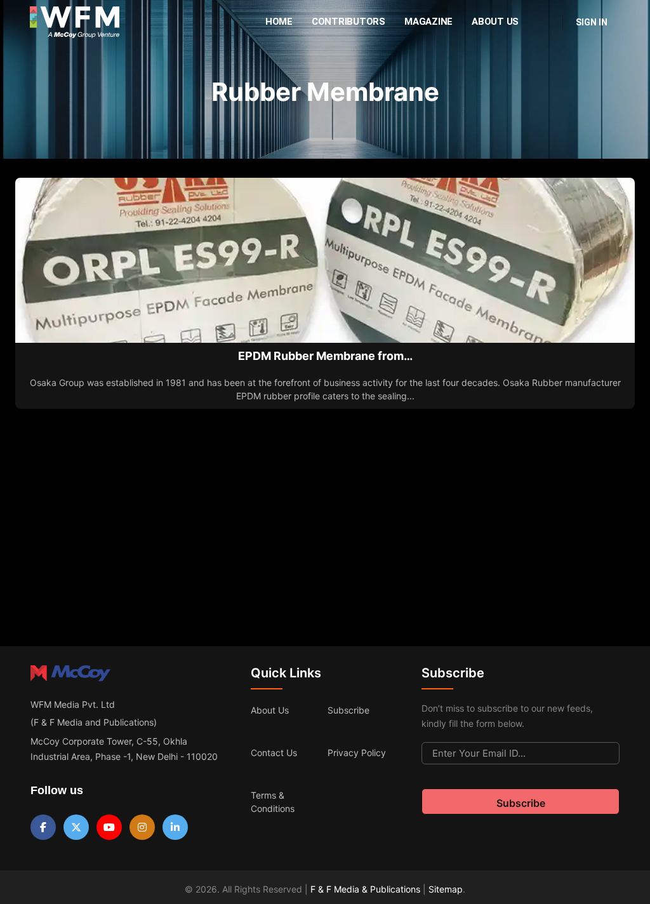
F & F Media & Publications (365, 889)
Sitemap (445, 889)
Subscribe (348, 710)
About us (270, 710)
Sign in (591, 22)
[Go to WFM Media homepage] (74, 22)
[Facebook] (43, 827)
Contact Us (274, 752)
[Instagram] (142, 827)
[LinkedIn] (175, 827)
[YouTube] (109, 827)
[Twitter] (76, 827)
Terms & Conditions (273, 802)
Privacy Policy (357, 752)
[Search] (544, 22)
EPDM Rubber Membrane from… (325, 355)
